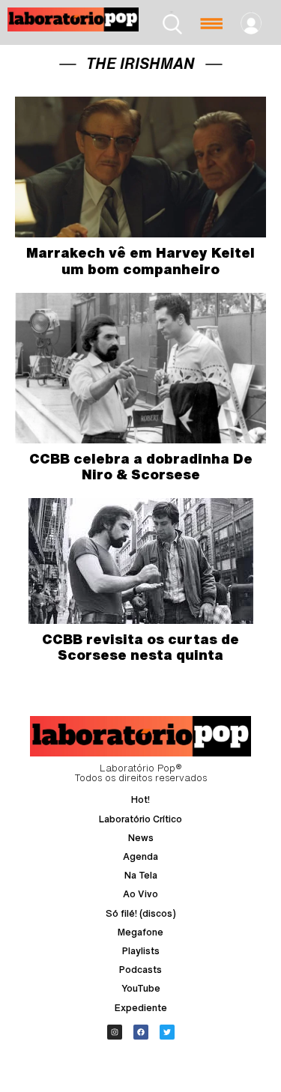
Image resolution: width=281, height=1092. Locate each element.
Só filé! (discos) (141, 913)
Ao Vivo (140, 894)
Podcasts (140, 969)
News (141, 838)
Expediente (141, 1008)
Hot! (140, 799)
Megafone (140, 932)
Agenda (140, 856)
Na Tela (140, 875)
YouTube (140, 988)
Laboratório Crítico (140, 819)
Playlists (141, 951)
